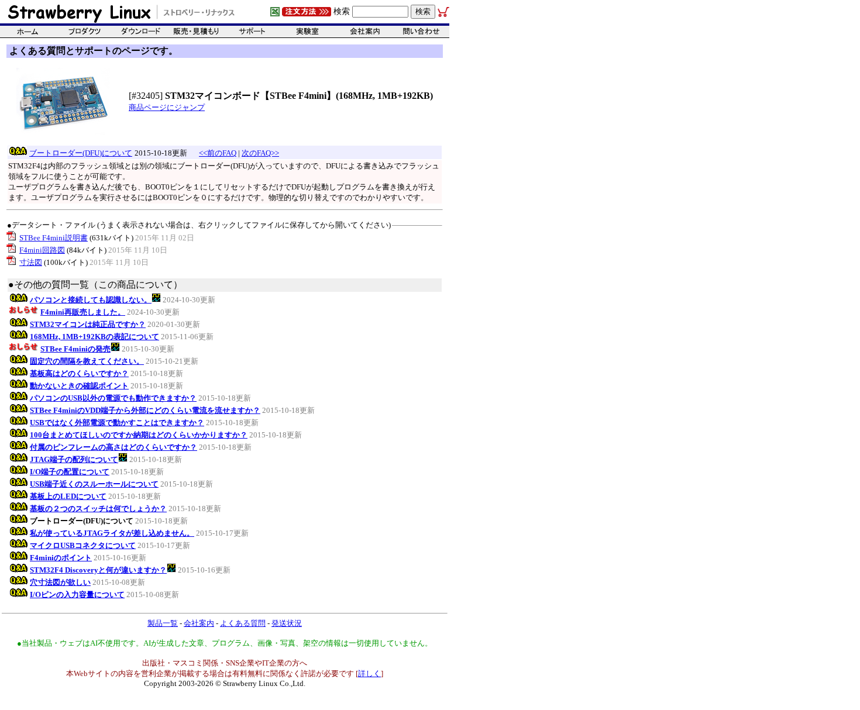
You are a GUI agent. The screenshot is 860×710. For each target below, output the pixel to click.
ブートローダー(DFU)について (80, 153)
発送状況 (286, 623)
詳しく (369, 673)
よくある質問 (243, 623)
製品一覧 (162, 623)
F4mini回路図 (42, 250)
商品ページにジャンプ (167, 107)
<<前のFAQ (217, 153)
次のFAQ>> (260, 153)
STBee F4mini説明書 (53, 237)
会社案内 (199, 623)
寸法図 (30, 262)
